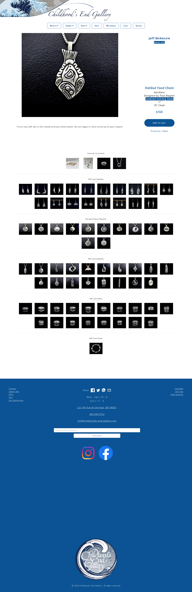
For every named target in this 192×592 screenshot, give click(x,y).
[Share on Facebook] (93, 390)
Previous (156, 131)
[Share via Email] (109, 390)
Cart (125, 25)
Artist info (159, 42)
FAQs (11, 394)
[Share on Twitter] (98, 390)
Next (165, 131)
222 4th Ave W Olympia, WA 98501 (97, 407)
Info (97, 25)
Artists (53, 25)
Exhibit (69, 25)
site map (179, 391)
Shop (83, 25)
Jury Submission (16, 400)
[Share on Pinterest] (104, 390)
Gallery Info (14, 391)
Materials (111, 25)
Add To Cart (159, 122)
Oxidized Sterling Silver (159, 98)
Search (139, 25)
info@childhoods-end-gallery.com (96, 420)
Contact (12, 388)
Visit (11, 397)
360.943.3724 (96, 414)
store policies (176, 394)
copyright (179, 388)
